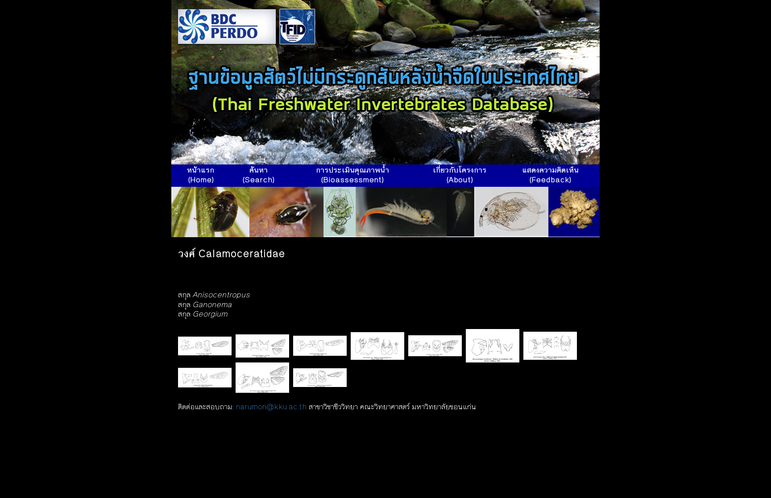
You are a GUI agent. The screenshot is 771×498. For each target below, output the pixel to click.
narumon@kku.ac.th (271, 407)
